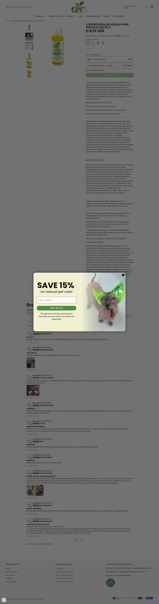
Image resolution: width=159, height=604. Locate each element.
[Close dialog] (123, 275)
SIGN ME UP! (56, 308)
